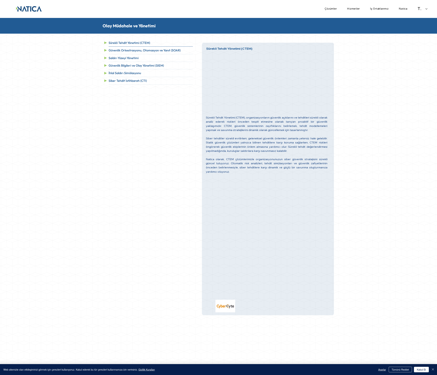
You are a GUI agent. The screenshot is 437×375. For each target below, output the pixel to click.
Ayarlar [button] (382, 369)
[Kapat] (433, 369)
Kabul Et (421, 369)
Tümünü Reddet (400, 369)
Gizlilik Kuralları (146, 369)
